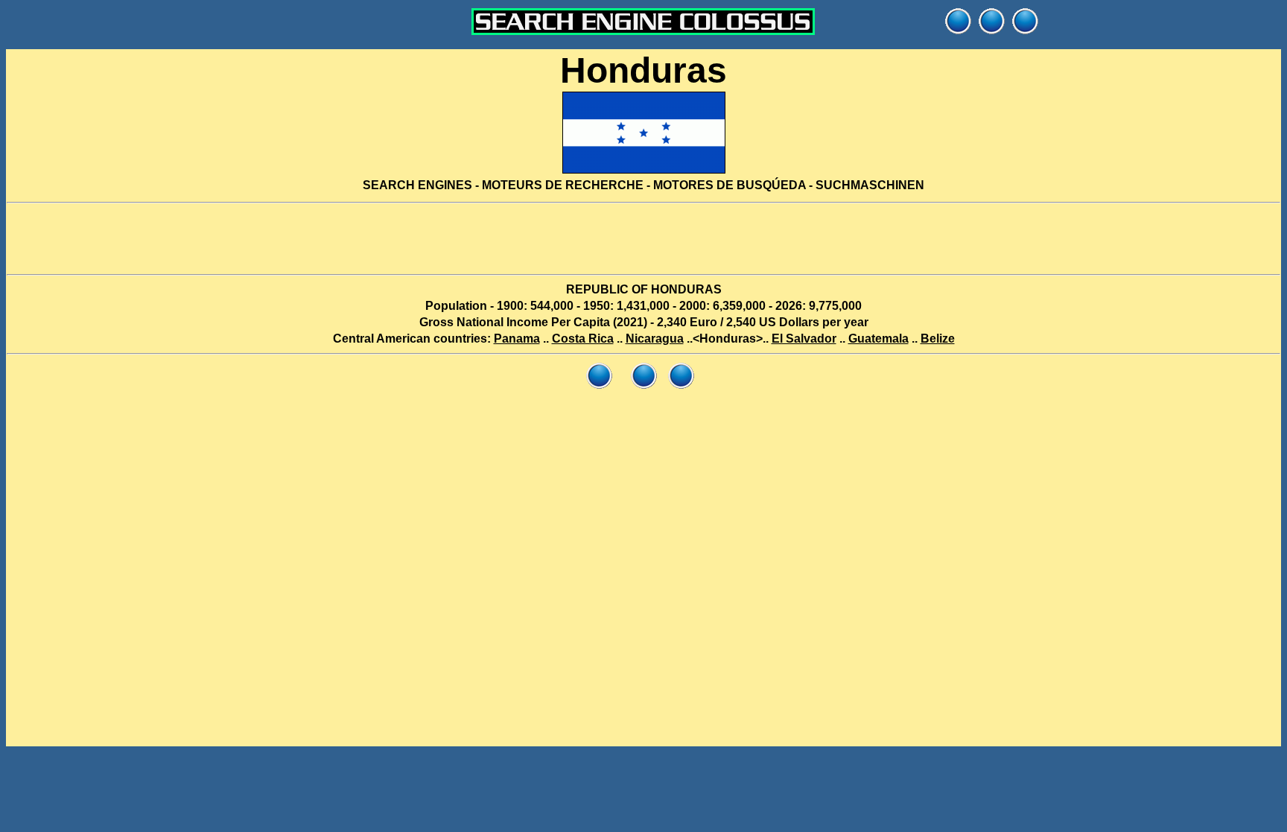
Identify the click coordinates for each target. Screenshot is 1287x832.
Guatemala (878, 338)
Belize (938, 338)
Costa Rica (583, 338)
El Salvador (804, 338)
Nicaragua (655, 338)
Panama (517, 338)
